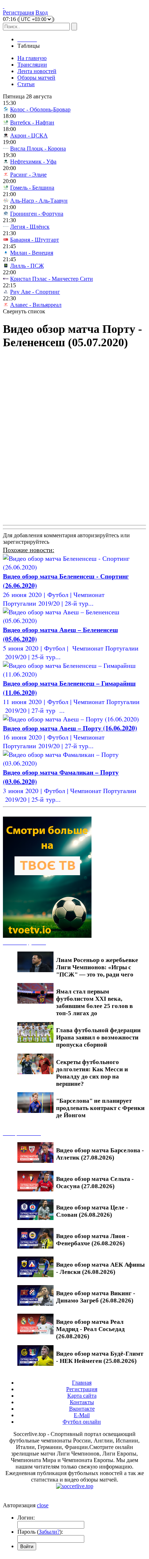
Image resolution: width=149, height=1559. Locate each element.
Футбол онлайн (82, 1422)
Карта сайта (82, 1396)
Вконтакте (82, 1409)
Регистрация (18, 12)
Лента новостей (36, 71)
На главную (32, 58)
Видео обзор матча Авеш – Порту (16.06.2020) (70, 728)
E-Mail (82, 1415)
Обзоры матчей (36, 78)
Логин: (26, 1517)
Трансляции (32, 65)
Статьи (26, 84)
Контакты (82, 1402)
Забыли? (49, 1532)
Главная (81, 1383)
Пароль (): (40, 1532)
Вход (41, 12)
